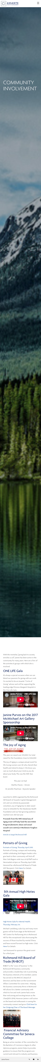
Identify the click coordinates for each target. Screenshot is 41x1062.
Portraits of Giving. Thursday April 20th (18, 847)
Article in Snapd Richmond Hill (15, 834)
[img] (20, 318)
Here (21, 868)
